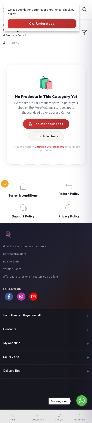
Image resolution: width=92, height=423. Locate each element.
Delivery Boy (11, 370)
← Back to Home (46, 136)
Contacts (9, 329)
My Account (11, 343)
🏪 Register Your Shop (46, 124)
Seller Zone (11, 357)
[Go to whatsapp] (81, 400)
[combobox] (26, 44)
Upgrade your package (49, 146)
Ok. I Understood (41, 23)
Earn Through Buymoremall (22, 315)
